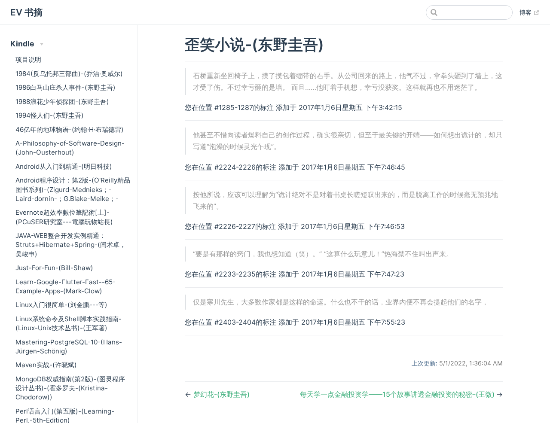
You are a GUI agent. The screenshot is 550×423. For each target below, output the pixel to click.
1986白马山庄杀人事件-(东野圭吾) (65, 87)
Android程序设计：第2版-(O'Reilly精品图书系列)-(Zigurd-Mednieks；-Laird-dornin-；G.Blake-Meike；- (72, 189)
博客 (529, 12)
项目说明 (28, 59)
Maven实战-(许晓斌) (46, 365)
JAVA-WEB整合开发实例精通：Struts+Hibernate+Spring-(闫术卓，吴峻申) (70, 244)
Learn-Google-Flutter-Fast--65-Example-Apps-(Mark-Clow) (65, 286)
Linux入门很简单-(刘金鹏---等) (61, 305)
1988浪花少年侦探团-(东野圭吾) (62, 101)
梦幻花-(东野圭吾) (221, 394)
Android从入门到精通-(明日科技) (63, 166)
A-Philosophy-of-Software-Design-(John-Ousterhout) (70, 147)
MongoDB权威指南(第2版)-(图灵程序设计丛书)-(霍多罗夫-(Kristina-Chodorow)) (70, 388)
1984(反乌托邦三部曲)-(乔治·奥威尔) (69, 74)
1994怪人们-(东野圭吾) (49, 115)
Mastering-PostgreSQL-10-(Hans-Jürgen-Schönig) (68, 346)
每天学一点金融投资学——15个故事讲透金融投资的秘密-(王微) (398, 394)
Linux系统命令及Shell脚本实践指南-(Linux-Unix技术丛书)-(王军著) (68, 323)
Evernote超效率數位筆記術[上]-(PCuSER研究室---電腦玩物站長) (64, 216)
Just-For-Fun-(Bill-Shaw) (54, 268)
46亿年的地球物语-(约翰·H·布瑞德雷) (69, 129)
